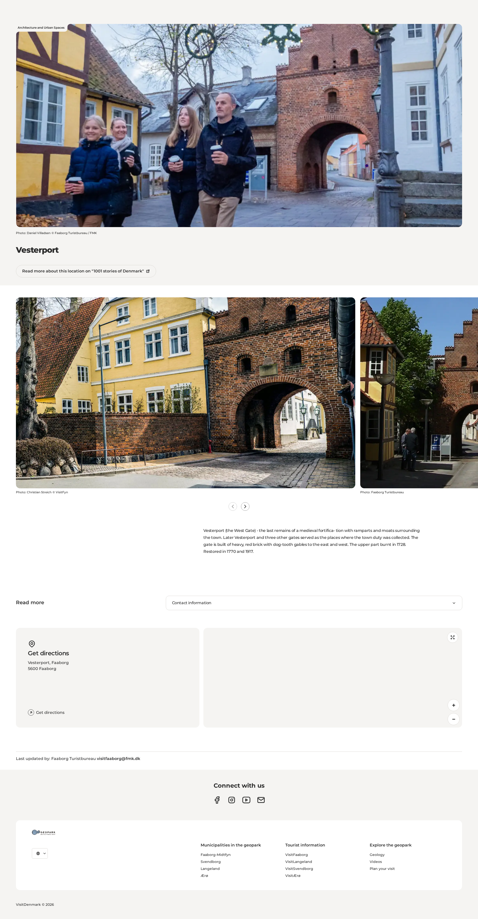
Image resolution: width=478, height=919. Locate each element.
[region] (332, 678)
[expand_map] (452, 637)
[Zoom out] (454, 719)
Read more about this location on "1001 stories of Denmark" (83, 271)
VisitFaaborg (296, 854)
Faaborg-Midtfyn (216, 854)
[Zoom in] (454, 705)
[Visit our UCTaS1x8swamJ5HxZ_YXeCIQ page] (246, 800)
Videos (376, 861)
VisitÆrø (292, 875)
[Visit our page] (231, 800)
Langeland (210, 868)
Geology (377, 854)
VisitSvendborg (299, 868)
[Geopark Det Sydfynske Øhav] (43, 832)
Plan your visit (382, 868)
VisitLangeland (298, 861)
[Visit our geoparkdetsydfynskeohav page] (217, 800)
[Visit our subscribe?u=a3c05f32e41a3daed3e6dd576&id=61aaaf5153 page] (261, 800)
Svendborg (211, 861)
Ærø (204, 875)
